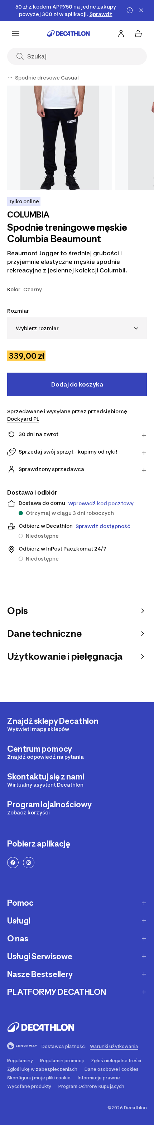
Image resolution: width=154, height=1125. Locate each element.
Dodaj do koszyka (77, 384)
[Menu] (15, 33)
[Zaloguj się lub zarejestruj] (121, 33)
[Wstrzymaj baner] (129, 10)
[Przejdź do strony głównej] (68, 33)
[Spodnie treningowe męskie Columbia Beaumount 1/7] (59, 138)
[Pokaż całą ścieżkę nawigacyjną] (10, 78)
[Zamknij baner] (141, 10)
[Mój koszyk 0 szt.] (138, 33)
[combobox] (77, 328)
